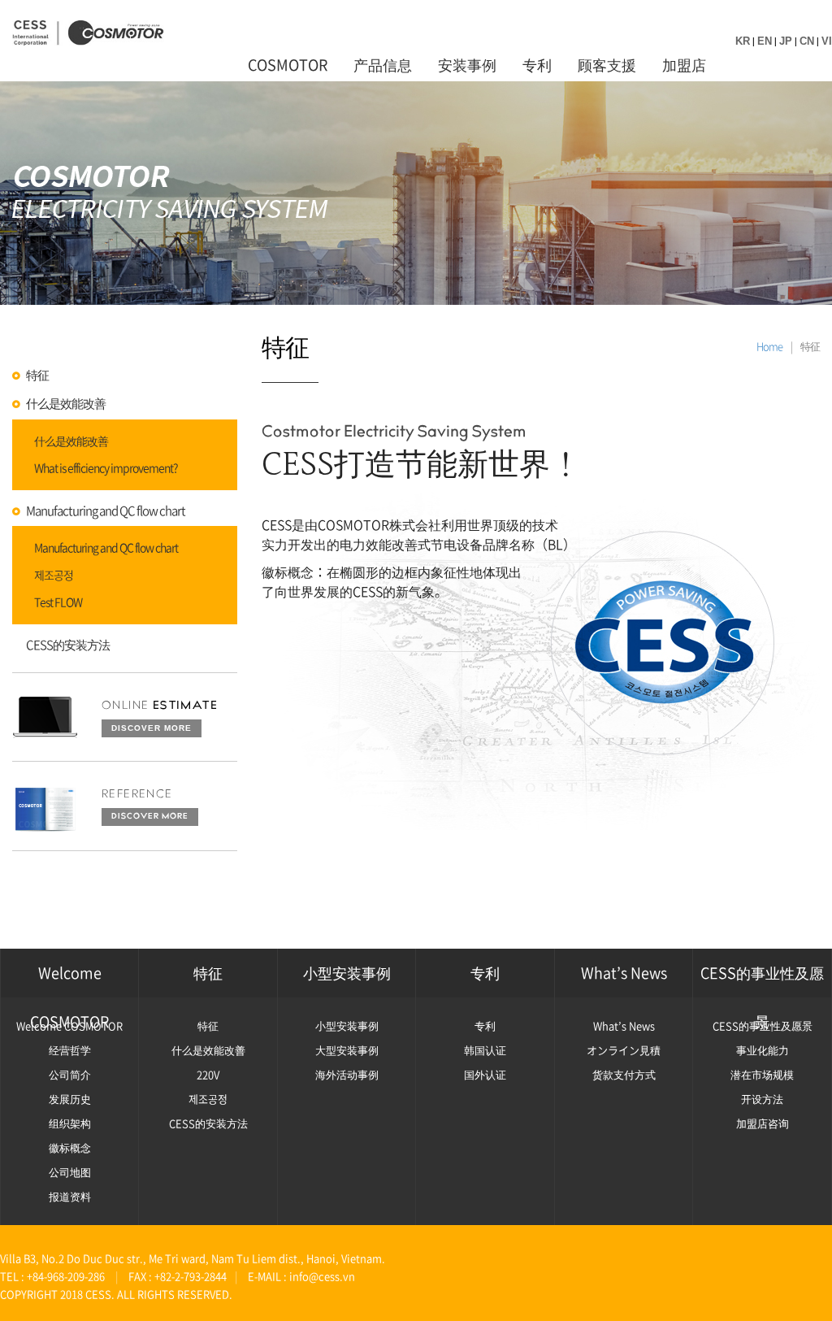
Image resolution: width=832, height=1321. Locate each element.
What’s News (624, 973)
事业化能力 (762, 1050)
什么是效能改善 (66, 403)
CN (807, 41)
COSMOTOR (287, 65)
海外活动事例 (347, 1074)
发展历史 (70, 1098)
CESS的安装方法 (68, 645)
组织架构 (70, 1123)
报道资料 (70, 1196)
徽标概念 (70, 1147)
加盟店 (684, 65)
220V (208, 1074)
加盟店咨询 (762, 1123)
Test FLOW (58, 602)
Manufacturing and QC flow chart (105, 511)
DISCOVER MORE (151, 728)
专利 (537, 65)
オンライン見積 (624, 1050)
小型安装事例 (347, 973)
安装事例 (467, 65)
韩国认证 (485, 1050)
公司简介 (70, 1074)
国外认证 (485, 1074)
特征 (37, 375)
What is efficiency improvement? (106, 468)
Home (769, 346)
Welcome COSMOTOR (69, 979)
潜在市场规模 (762, 1074)
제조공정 (53, 575)
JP (785, 41)
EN (764, 41)
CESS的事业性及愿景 (762, 979)
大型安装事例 (347, 1050)
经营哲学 (70, 1050)
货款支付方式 (624, 1074)
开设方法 (762, 1098)
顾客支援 (607, 65)
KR (742, 41)
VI (826, 41)
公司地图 (70, 1172)
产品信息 (382, 65)
